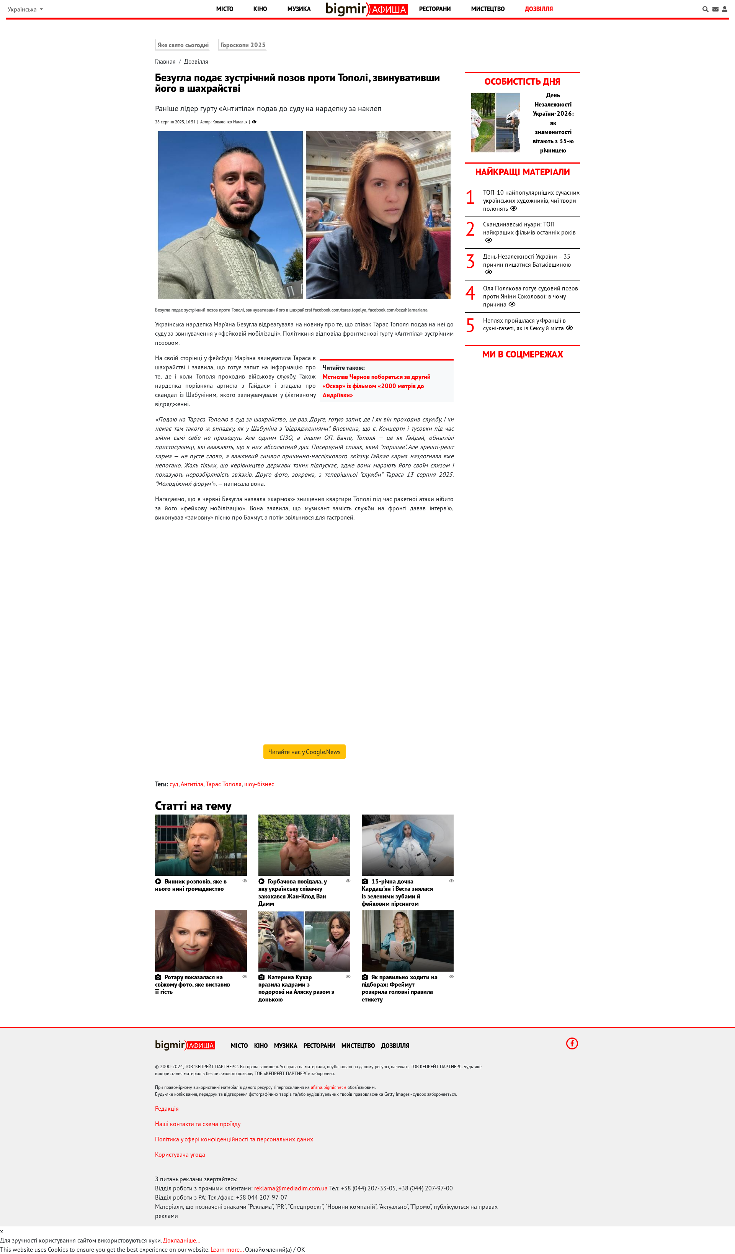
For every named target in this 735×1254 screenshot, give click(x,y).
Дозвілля (539, 9)
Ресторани (435, 9)
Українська (23, 9)
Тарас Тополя (224, 784)
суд (174, 784)
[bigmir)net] (347, 9)
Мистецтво (488, 9)
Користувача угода (180, 1154)
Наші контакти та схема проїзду (197, 1124)
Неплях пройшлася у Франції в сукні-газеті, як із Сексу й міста (524, 324)
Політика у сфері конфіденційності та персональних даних (234, 1139)
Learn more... (227, 1249)
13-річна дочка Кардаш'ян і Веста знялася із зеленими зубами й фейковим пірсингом (397, 892)
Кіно (260, 9)
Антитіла (192, 784)
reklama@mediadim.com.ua (291, 1188)
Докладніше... (181, 1240)
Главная (165, 61)
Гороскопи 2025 (243, 45)
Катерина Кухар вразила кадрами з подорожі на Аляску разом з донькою (296, 988)
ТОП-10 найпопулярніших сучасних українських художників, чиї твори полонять (531, 200)
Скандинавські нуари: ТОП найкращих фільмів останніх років (529, 228)
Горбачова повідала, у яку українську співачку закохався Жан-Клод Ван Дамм (292, 892)
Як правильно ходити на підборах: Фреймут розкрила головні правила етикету (400, 988)
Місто (225, 9)
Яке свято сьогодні (183, 45)
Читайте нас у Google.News (304, 752)
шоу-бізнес (259, 784)
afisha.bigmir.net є (328, 1087)
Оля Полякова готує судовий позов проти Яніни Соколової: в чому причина (530, 296)
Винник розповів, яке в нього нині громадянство (191, 884)
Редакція (167, 1108)
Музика (299, 9)
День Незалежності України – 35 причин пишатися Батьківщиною (527, 260)
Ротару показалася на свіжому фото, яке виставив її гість (192, 984)
